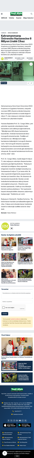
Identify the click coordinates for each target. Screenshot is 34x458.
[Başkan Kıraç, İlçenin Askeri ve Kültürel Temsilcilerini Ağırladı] (8, 241)
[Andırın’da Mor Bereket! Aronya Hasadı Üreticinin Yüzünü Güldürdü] (25, 273)
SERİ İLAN (4, 18)
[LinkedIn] (17, 420)
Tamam (17, 456)
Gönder (4, 313)
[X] (11, 420)
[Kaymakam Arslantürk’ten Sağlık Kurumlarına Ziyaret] (25, 257)
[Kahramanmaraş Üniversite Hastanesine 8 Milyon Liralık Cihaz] (17, 71)
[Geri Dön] (4, 453)
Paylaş (4, 82)
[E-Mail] (11, 228)
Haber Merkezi (14, 225)
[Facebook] (8, 420)
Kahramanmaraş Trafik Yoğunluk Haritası (24, 438)
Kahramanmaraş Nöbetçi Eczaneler (7, 433)
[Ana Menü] (2, 14)
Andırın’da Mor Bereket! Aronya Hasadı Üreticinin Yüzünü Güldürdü (25, 280)
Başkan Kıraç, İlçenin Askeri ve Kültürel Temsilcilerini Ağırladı (7, 248)
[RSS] (25, 420)
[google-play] (24, 425)
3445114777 (18, 411)
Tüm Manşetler (23, 442)
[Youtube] (20, 420)
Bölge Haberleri (28, 18)
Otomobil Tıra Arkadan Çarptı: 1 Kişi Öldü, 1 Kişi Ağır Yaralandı (24, 248)
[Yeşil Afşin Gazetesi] (16, 14)
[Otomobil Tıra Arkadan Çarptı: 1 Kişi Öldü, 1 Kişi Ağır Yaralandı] (25, 241)
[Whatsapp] (22, 420)
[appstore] (10, 425)
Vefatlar (11, 18)
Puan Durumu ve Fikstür (10, 442)
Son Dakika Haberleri (9, 445)
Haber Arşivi (23, 445)
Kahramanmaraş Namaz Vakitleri (7, 438)
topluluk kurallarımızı (15, 319)
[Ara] (31, 14)
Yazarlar (18, 18)
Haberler (3, 32)
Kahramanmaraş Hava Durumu (24, 433)
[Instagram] (14, 420)
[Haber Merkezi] (5, 226)
